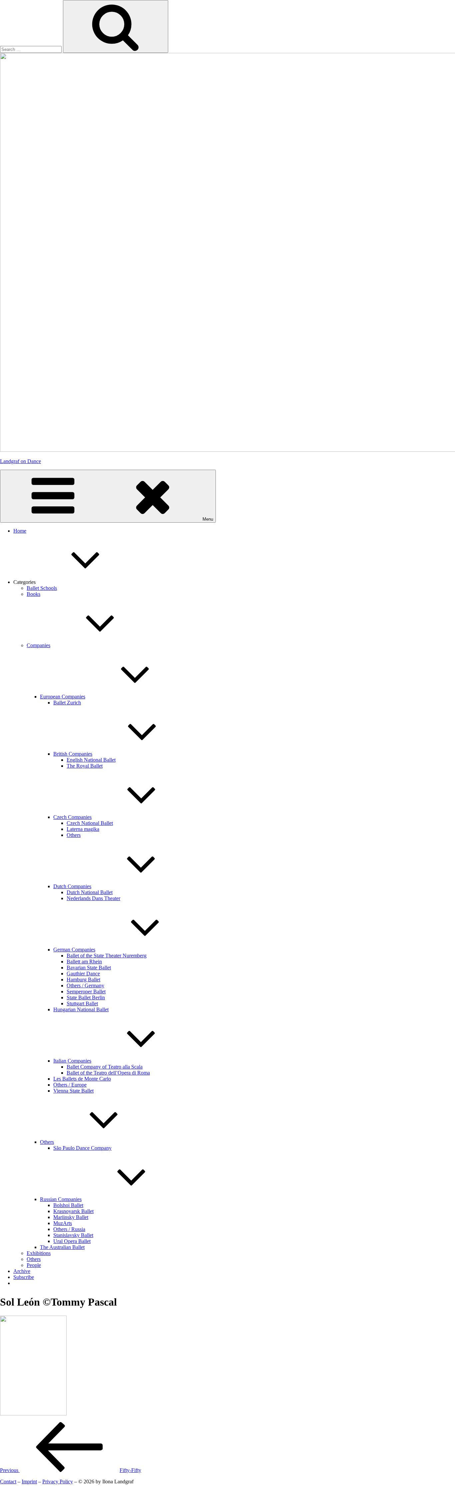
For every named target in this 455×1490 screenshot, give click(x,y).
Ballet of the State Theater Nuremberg (107, 955)
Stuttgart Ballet (82, 1003)
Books (33, 594)
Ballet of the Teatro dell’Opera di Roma (108, 1073)
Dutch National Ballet (90, 892)
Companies (38, 645)
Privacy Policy (57, 1481)
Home (19, 531)
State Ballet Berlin (86, 997)
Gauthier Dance (83, 973)
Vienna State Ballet (73, 1091)
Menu (208, 519)
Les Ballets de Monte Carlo (82, 1079)
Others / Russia (69, 1229)
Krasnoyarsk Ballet (73, 1211)
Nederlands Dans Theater (93, 898)
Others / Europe (70, 1085)
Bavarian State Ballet (89, 967)
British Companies (72, 754)
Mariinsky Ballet (70, 1217)
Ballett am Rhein (84, 961)
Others (74, 835)
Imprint (29, 1481)
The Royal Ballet (85, 766)
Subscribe (23, 1277)
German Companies (74, 949)
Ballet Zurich (67, 702)
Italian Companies (72, 1061)
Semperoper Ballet (86, 991)
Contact (8, 1481)
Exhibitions (39, 1253)
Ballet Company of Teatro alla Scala (105, 1067)
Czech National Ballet (90, 823)
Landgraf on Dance (20, 461)
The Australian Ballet (62, 1247)
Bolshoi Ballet (68, 1205)
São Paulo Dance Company (82, 1148)
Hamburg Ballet (83, 979)
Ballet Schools (42, 588)
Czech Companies (72, 817)
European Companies (62, 696)
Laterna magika (83, 829)
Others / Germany (85, 985)
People (34, 1265)
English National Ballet (91, 760)
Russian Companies (61, 1199)
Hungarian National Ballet (81, 1009)
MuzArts (62, 1223)
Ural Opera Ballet (72, 1241)
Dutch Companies (72, 886)
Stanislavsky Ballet (73, 1235)
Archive (21, 1271)
